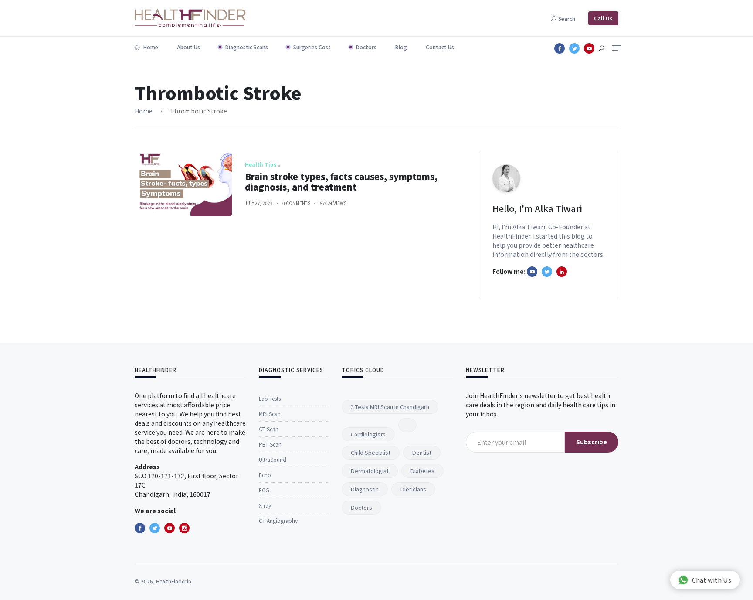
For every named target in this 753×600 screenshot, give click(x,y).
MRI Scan (270, 413)
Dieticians (413, 489)
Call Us (603, 18)
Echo (265, 474)
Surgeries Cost (312, 47)
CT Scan (268, 429)
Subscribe (591, 441)
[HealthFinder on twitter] (547, 271)
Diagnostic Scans (246, 47)
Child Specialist (370, 452)
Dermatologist (370, 471)
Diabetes (422, 471)
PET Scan (270, 444)
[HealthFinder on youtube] (532, 271)
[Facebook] (140, 528)
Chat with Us (711, 579)
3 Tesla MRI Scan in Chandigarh (390, 406)
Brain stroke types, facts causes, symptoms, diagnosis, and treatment (341, 181)
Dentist (421, 452)
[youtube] (169, 528)
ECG (264, 490)
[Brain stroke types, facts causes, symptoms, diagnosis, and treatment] (183, 183)
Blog (401, 47)
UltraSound (272, 459)
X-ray (265, 505)
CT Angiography (278, 520)
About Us (188, 47)
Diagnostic (365, 489)
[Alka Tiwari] (561, 271)
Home (150, 47)
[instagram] (184, 528)
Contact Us (440, 47)
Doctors (366, 47)
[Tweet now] (154, 528)
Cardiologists (368, 434)
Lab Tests (270, 398)
